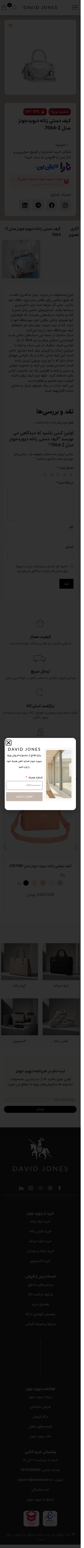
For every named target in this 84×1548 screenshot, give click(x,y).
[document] (40, 774)
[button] (8, 742)
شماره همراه (35, 778)
